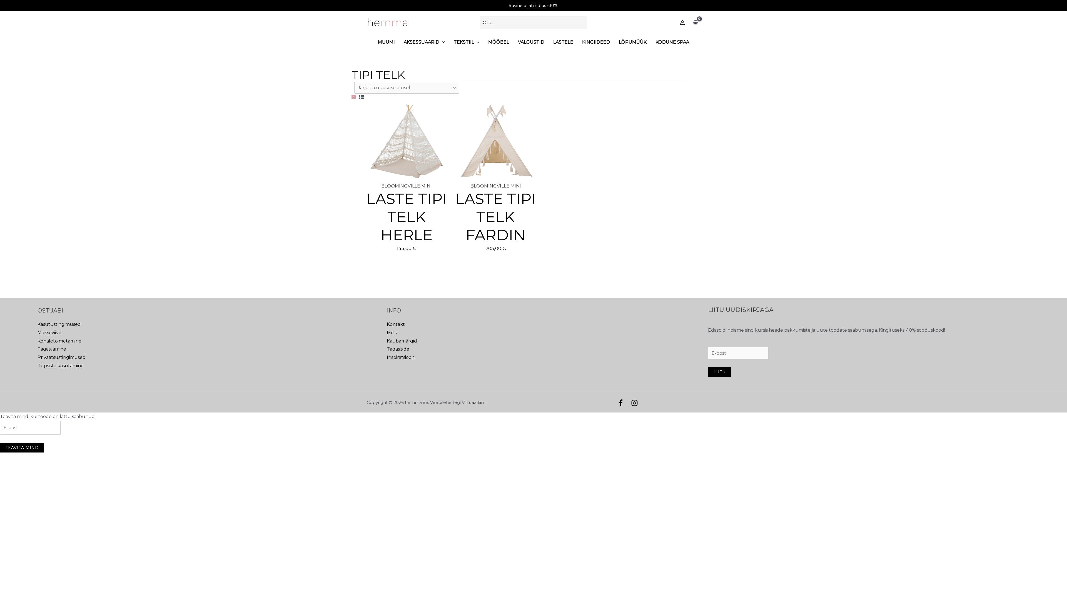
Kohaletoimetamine (59, 341)
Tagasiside (398, 349)
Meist (392, 332)
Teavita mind (22, 447)
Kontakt (396, 324)
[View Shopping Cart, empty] (695, 22)
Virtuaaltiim (473, 402)
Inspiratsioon (401, 357)
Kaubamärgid (402, 341)
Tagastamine (52, 349)
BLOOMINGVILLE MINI (406, 186)
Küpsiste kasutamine (61, 365)
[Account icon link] (682, 22)
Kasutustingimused (59, 324)
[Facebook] (620, 402)
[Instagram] (634, 402)
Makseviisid (50, 332)
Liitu (720, 371)
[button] (442, 42)
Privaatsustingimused (62, 357)
